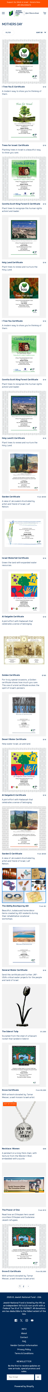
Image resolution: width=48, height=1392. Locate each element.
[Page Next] (28, 1286)
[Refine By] (8, 32)
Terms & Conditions (24, 1353)
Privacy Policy (24, 1349)
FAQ (24, 1341)
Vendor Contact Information (24, 1345)
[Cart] (44, 13)
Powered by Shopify (24, 1386)
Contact (24, 1337)
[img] (16, 1320)
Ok (38, 1377)
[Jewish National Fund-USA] (24, 13)
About (24, 1333)
